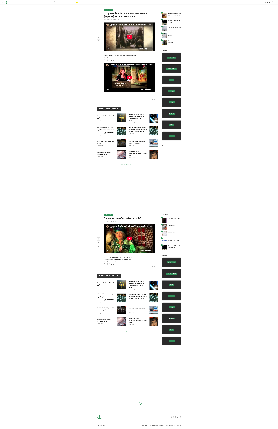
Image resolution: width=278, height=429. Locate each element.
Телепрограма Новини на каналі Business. (137, 142)
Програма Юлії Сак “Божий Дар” (105, 117)
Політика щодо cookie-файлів (150, 425)
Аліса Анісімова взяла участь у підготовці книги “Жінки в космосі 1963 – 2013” (137, 117)
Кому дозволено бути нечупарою (173, 41)
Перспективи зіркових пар (174, 27)
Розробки (41, 2)
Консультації (51, 2)
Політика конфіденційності (167, 425)
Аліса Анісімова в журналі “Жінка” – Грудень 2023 (174, 14)
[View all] (171, 57)
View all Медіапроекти (126, 164)
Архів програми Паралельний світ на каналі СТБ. (138, 154)
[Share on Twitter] (98, 37)
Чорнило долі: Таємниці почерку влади (174, 21)
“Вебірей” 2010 (171, 232)
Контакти (178, 425)
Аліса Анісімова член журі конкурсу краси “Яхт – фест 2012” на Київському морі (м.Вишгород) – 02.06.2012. (105, 130)
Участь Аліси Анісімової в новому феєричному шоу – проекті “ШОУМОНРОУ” (138, 129)
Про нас (14, 2)
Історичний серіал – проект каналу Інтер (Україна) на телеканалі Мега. (105, 309)
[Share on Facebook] (98, 33)
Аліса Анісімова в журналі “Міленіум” (174, 34)
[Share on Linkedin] (98, 44)
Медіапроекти (69, 2)
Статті (60, 2)
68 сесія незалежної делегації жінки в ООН (173, 239)
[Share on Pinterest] (98, 40)
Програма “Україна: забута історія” (105, 142)
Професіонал (171, 225)
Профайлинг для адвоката (174, 218)
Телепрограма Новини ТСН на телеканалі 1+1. (105, 154)
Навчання (23, 2)
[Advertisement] (171, 169)
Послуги (31, 2)
